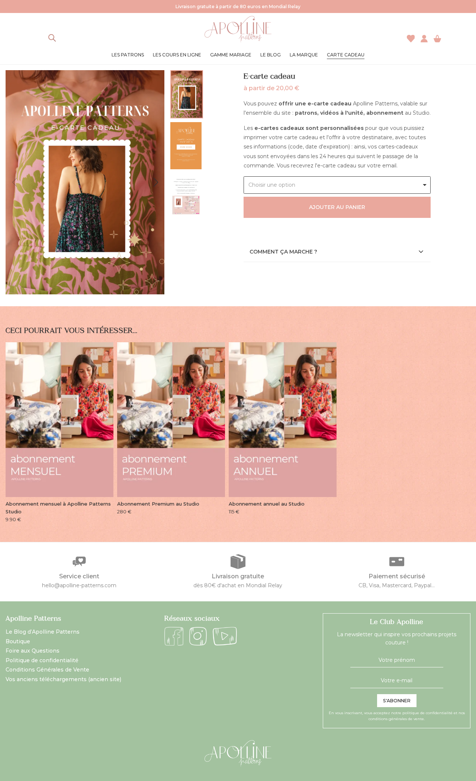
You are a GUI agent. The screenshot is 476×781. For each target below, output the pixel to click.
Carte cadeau (345, 55)
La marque (304, 55)
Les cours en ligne (177, 55)
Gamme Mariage (230, 55)
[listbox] (337, 185)
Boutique (18, 641)
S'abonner (397, 700)
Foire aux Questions (33, 650)
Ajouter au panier (337, 207)
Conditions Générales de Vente (47, 669)
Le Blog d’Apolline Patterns (43, 631)
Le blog (270, 55)
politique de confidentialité (427, 712)
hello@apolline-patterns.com (79, 585)
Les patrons (128, 55)
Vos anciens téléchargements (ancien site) (63, 679)
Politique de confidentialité (42, 660)
